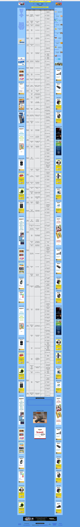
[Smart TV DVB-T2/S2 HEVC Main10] (21, 80)
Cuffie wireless (21, 29)
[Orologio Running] (21, 199)
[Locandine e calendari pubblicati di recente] (56, 12)
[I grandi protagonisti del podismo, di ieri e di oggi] (61, 52)
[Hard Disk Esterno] (21, 392)
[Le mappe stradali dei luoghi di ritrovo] (56, 47)
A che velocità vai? (59, 55)
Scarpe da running (21, 28)
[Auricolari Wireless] (21, 170)
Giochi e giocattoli (21, 23)
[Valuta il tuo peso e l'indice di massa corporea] (56, 56)
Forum (21, 12)
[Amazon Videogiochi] (58, 424)
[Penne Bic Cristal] (21, 109)
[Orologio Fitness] (58, 302)
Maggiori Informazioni (56, 0)
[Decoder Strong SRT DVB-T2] (58, 94)
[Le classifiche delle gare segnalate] (56, 29)
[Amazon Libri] (21, 424)
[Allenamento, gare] (61, 16)
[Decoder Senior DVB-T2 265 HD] (58, 80)
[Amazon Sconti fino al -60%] (40, 438)
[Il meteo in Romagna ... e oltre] (21, 44)
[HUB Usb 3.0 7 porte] (58, 363)
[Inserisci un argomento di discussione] (21, 65)
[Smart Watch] (58, 109)
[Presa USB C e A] (21, 94)
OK (61, 0)
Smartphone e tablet (21, 24)
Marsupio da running (21, 27)
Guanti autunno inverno (21, 26)
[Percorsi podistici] (58, 65)
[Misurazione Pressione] (58, 392)
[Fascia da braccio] (58, 170)
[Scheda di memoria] (21, 363)
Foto (21, 13)
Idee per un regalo (21, 22)
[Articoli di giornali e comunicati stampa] (61, 25)
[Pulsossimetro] (21, 289)
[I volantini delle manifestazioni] (56, 38)
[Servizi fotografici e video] (61, 33)
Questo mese (21, 10)
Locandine (21, 14)
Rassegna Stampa (21, 15)
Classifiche (21, 11)
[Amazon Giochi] (21, 334)
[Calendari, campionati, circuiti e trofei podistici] (61, 43)
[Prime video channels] (58, 334)
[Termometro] (21, 302)
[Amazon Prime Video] (40, 520)
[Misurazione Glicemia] (58, 199)
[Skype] (58, 59)
